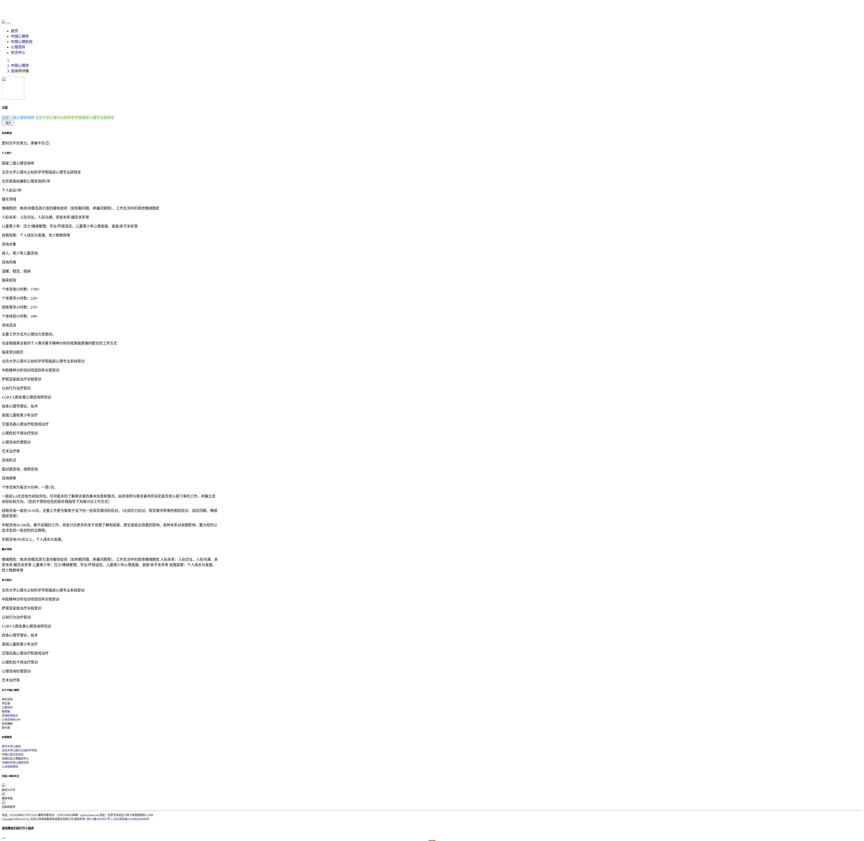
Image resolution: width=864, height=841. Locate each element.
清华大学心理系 (11, 746)
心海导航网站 (10, 766)
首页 (14, 31)
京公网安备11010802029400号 (131, 819)
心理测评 (18, 47)
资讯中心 (18, 52)
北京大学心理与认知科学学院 (19, 750)
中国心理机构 (21, 42)
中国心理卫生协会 (12, 754)
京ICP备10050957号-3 (99, 819)
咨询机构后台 (10, 715)
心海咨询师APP (11, 719)
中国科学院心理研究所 (15, 762)
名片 (8, 123)
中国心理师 (20, 36)
